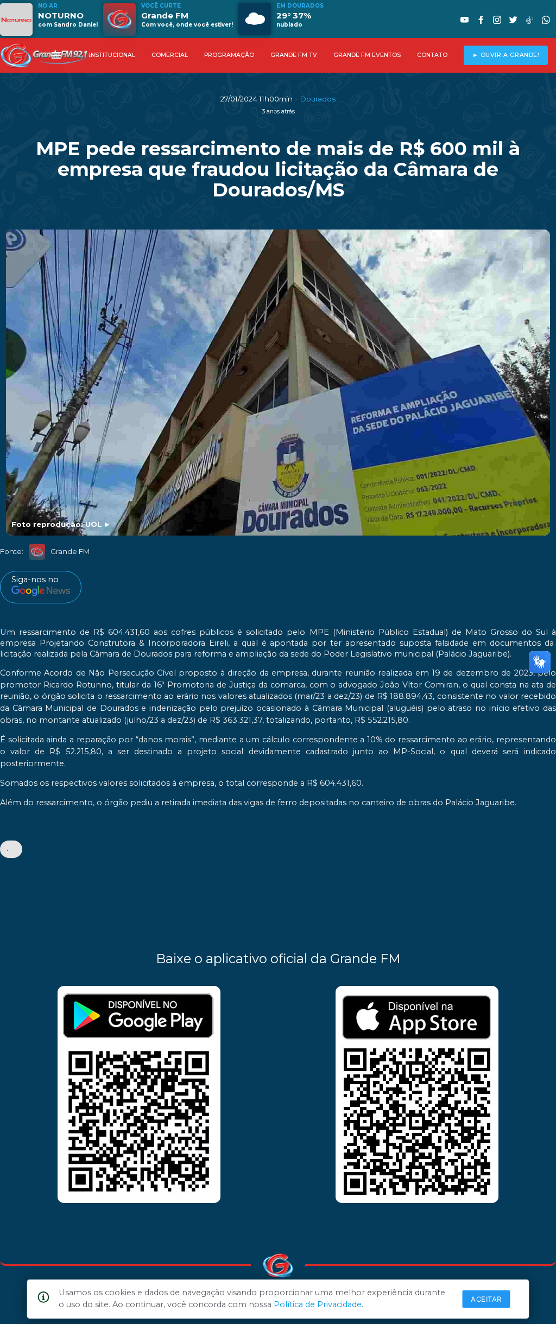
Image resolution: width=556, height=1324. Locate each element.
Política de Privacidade (318, 1304)
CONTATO (432, 55)
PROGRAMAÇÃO (229, 55)
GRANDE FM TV (293, 55)
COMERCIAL (169, 55)
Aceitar (486, 1299)
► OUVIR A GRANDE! (506, 55)
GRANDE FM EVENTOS (367, 55)
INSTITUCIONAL (112, 55)
